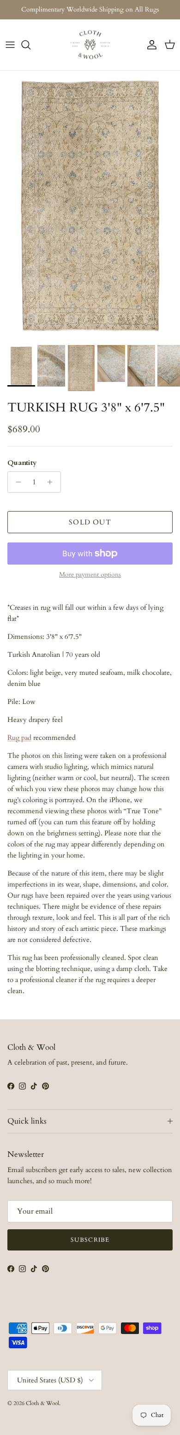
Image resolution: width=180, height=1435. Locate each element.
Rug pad (19, 737)
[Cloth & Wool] (90, 44)
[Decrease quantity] (16, 482)
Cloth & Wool (42, 1403)
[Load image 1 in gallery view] (90, 205)
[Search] (30, 45)
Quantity (22, 462)
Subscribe (90, 1240)
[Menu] (10, 45)
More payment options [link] (90, 575)
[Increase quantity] (52, 482)
